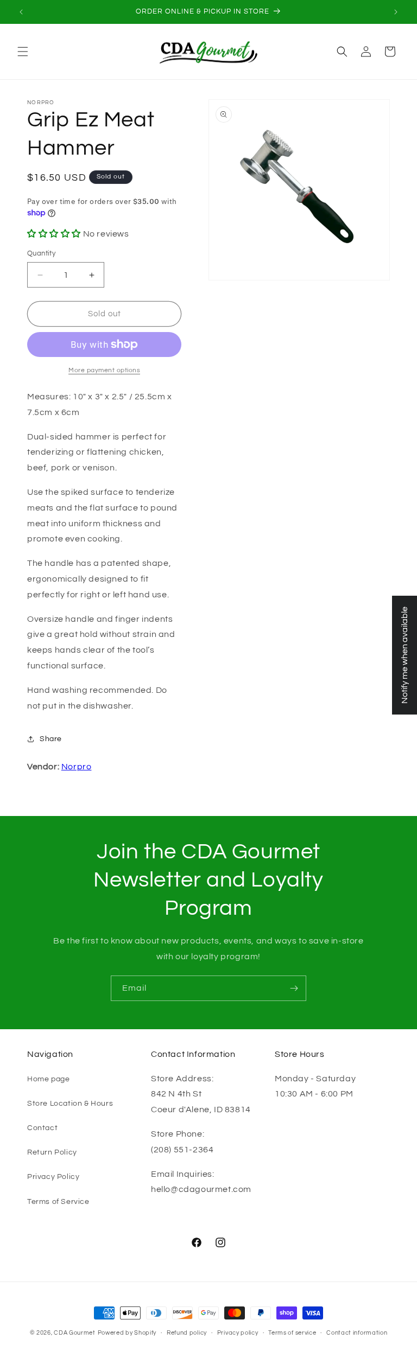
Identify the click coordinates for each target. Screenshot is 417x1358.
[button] (23, 51)
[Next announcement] (396, 12)
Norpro (76, 766)
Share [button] (51, 739)
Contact (42, 1128)
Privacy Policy (53, 1177)
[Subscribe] (294, 988)
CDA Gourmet (75, 1333)
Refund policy (187, 1333)
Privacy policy (237, 1333)
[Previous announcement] (21, 12)
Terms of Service (58, 1202)
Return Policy (52, 1152)
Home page (48, 1079)
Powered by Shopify (127, 1333)
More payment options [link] (104, 370)
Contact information (356, 1333)
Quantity (41, 253)
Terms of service (292, 1333)
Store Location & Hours (70, 1103)
